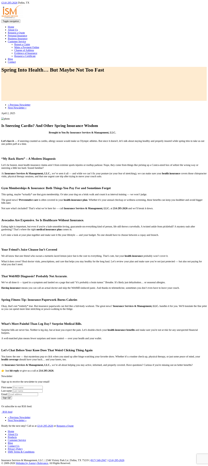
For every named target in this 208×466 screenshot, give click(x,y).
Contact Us (13, 446)
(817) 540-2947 (98, 460)
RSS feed (6, 411)
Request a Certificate (25, 56)
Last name (6, 390)
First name (6, 387)
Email (4, 394)
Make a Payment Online (26, 47)
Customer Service (17, 41)
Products (12, 437)
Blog (10, 59)
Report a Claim (22, 44)
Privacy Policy (15, 448)
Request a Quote (16, 32)
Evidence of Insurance (25, 53)
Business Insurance (17, 38)
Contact (12, 62)
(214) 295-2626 (9, 2)
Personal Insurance (17, 35)
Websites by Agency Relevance (32, 463)
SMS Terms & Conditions (21, 451)
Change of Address (24, 50)
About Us (13, 29)
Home (11, 26)
